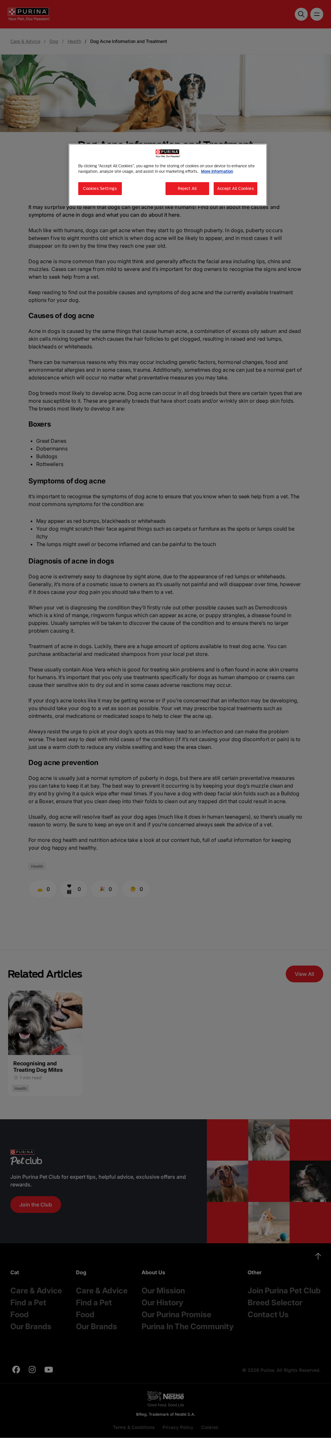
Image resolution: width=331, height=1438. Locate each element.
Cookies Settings (100, 188)
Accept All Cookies (235, 188)
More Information (217, 171)
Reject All (187, 188)
